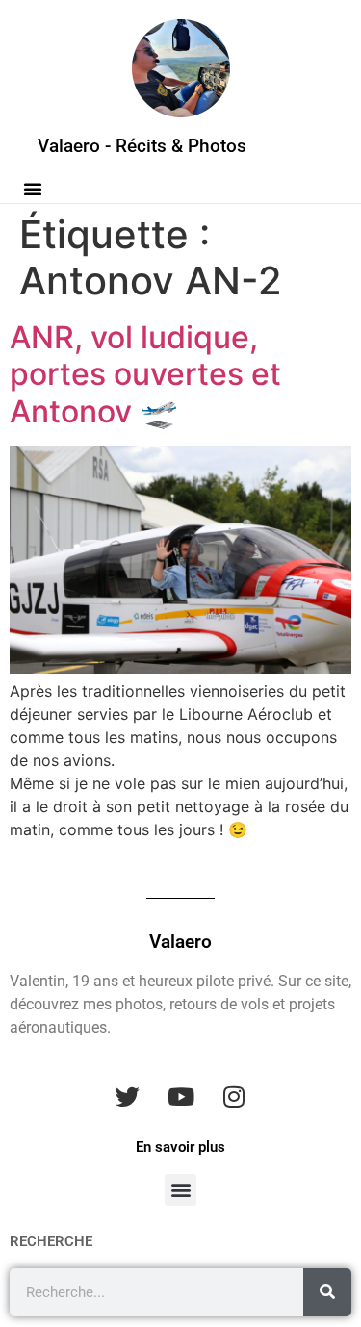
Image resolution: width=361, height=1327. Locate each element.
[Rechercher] (327, 1292)
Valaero (180, 942)
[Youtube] (181, 1097)
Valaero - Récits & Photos (142, 146)
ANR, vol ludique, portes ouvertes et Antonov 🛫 (145, 374)
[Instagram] (234, 1097)
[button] (32, 188)
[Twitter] (128, 1097)
